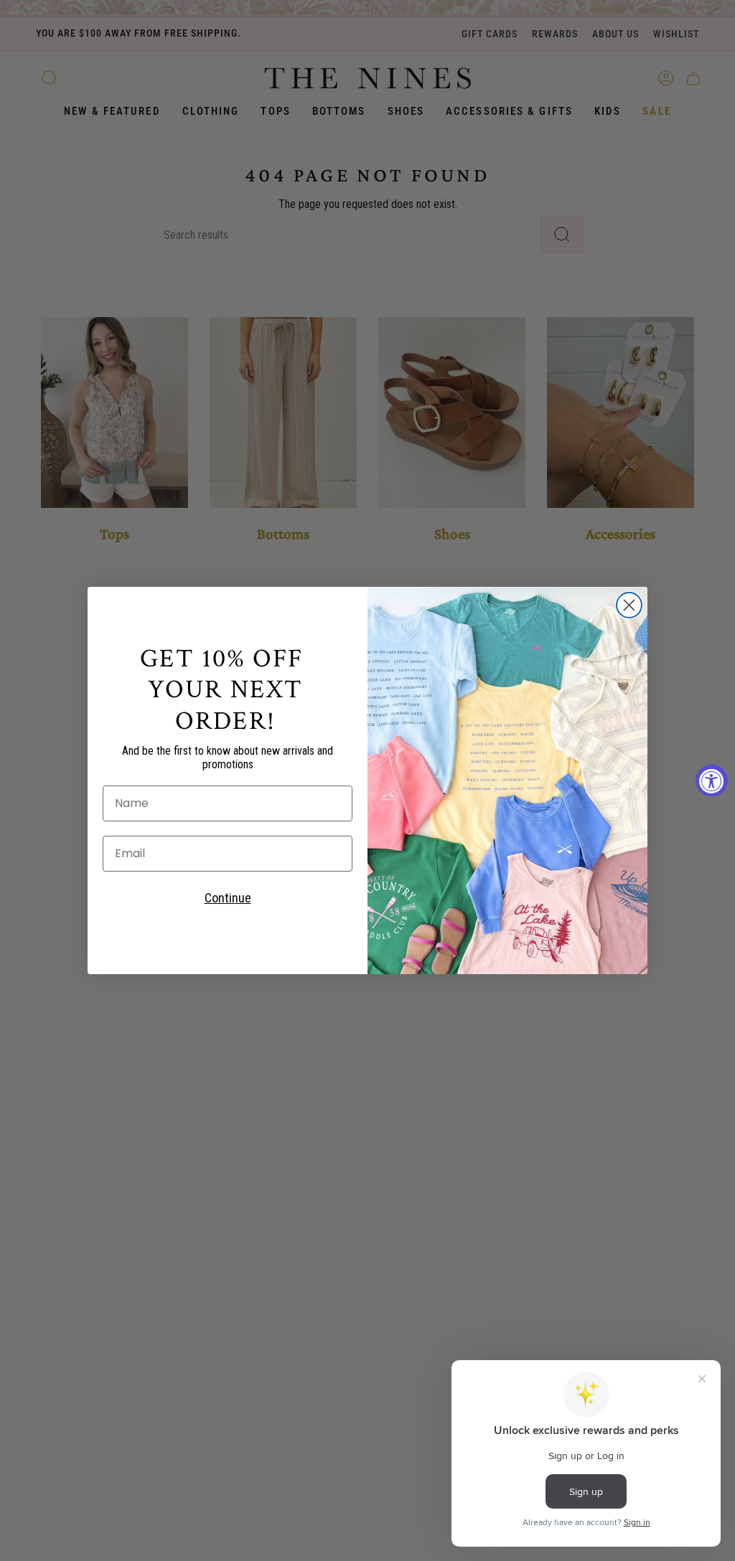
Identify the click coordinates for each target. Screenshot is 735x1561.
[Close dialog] (629, 605)
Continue (228, 897)
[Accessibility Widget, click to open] (712, 781)
